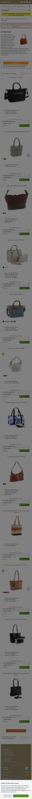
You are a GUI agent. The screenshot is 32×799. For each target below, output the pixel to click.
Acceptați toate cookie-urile (20, 796)
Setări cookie (8, 796)
